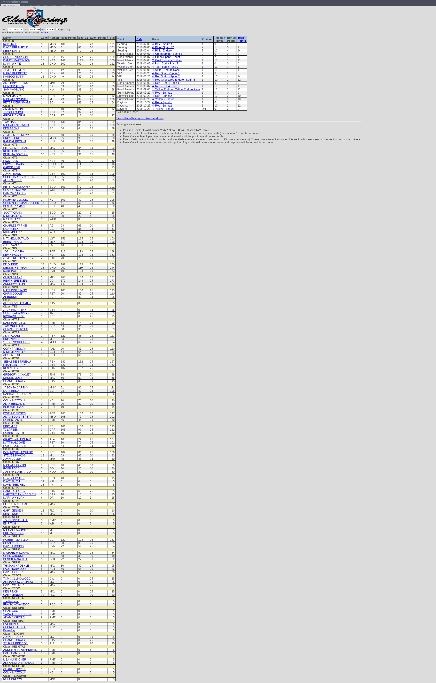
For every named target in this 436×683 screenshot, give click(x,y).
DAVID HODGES (13, 572)
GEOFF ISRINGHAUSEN (18, 177)
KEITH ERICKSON (15, 151)
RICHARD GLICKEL (15, 199)
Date (139, 39)
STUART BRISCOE (15, 643)
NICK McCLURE (13, 232)
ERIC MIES (10, 426)
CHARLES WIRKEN (15, 225)
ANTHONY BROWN (15, 83)
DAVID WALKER (13, 585)
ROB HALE (10, 44)
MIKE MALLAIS (12, 215)
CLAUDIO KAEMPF (15, 190)
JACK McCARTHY (14, 309)
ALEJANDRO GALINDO (18, 581)
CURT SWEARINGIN (16, 313)
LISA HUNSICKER (14, 659)
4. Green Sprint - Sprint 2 (167, 57)
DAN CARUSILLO (14, 193)
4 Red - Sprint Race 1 (165, 63)
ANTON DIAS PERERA (17, 416)
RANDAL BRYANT (14, 141)
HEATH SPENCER (15, 280)
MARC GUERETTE (15, 73)
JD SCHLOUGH (13, 112)
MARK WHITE (12, 63)
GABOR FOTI (11, 167)
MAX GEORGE (12, 219)
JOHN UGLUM (12, 458)
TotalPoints (242, 39)
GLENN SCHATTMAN (17, 303)
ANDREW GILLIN (14, 283)
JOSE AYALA (11, 245)
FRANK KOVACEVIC (16, 604)
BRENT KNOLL (12, 241)
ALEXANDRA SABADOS (18, 662)
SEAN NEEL (11, 543)
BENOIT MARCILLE (15, 559)
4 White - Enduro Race (166, 70)
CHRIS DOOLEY (13, 293)
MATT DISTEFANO (15, 290)
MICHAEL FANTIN (14, 465)
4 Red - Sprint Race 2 (165, 66)
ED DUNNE (10, 264)
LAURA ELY (10, 228)
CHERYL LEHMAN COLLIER (21, 202)
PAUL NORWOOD (14, 568)
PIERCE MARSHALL (16, 147)
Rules (77, 5)
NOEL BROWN (12, 679)
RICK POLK (10, 160)
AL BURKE (10, 296)
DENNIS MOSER (14, 377)
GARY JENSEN (13, 510)
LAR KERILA (11, 390)
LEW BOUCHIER (14, 478)
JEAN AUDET (11, 335)
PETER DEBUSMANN (17, 102)
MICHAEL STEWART (16, 125)
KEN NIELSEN (12, 368)
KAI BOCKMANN (13, 76)
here (46, 32)
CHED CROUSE (13, 555)
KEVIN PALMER (13, 254)
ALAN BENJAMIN (14, 403)
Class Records (50, 5)
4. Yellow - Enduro (163, 99)
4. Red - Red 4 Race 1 (165, 82)
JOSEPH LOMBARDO (17, 471)
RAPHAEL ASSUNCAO (17, 394)
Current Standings (10, 5)
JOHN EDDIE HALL (15, 520)
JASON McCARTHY (15, 387)
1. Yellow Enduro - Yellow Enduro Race (176, 89)
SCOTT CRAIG (12, 212)
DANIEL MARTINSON (16, 60)
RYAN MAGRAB (13, 96)
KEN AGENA (11, 128)
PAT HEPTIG (11, 623)
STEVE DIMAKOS (14, 455)
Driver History (65, 5)
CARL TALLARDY (14, 491)
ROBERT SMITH (13, 432)
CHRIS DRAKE (12, 277)
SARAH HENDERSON (17, 614)
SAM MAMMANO (13, 89)
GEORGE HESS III (14, 627)
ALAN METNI (11, 355)
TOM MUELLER (13, 326)
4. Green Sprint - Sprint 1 (167, 53)
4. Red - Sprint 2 (162, 95)
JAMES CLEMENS (15, 70)
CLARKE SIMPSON (15, 57)
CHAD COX (10, 611)
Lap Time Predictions (31, 5)
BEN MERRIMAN (14, 206)
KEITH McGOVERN (15, 154)
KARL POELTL (12, 270)
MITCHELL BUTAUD (16, 238)
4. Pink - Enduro (162, 50)
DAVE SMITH (11, 481)
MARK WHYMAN (14, 497)
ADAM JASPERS (14, 617)
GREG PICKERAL (14, 115)
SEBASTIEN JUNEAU (17, 361)
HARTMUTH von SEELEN (19, 494)
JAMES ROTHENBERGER (20, 258)
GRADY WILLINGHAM (17, 439)
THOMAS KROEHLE (16, 565)
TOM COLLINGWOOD (16, 578)
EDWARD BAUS (13, 164)
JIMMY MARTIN (13, 109)
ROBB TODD (11, 468)
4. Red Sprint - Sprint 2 (166, 76)
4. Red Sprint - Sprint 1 (166, 73)
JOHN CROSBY (13, 636)
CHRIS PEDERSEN (15, 329)
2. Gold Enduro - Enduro (167, 60)
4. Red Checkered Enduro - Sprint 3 (173, 79)
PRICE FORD (11, 138)
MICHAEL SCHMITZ (15, 99)
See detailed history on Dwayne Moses (140, 118)
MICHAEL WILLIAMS (16, 552)
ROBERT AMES (13, 419)
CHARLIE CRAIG (14, 381)
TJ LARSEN (10, 429)
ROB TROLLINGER (15, 445)
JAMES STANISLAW (16, 134)
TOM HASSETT (13, 122)
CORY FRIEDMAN (14, 348)
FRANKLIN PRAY (14, 364)
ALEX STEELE (12, 180)
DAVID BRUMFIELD (15, 47)
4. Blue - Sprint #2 (163, 47)
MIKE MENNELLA (14, 351)
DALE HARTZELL (14, 322)
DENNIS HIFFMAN (15, 267)
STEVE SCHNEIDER (16, 342)
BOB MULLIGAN (13, 407)
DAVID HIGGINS (13, 546)
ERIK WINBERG (13, 338)
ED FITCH (9, 523)
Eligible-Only (64, 29)
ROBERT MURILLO (15, 539)
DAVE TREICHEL (14, 484)
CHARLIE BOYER (14, 669)
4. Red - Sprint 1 (162, 92)
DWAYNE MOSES (14, 413)
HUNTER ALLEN (13, 86)
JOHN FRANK (12, 173)
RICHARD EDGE (14, 316)
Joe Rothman (11, 601)
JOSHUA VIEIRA (13, 251)
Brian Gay (9, 630)
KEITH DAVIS (11, 50)
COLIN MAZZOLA (14, 400)
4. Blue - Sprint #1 (163, 44)
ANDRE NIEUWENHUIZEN (20, 649)
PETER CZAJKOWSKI (17, 186)
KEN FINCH (10, 513)
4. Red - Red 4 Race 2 (165, 86)
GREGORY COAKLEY (17, 374)
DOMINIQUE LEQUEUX (18, 452)
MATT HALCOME (14, 442)
